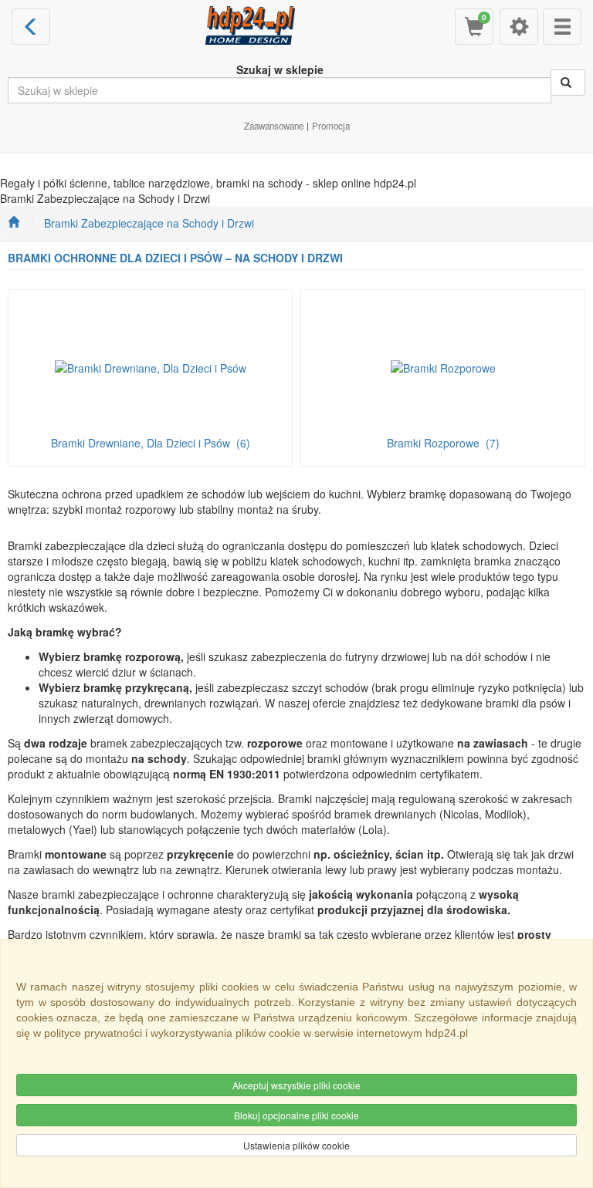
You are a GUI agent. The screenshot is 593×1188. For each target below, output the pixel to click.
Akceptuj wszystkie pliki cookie (296, 1085)
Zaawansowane (273, 126)
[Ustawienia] (519, 26)
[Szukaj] (568, 82)
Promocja (331, 126)
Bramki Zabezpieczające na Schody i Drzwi (149, 223)
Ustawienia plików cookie (296, 1145)
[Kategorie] (562, 26)
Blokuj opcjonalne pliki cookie (296, 1115)
